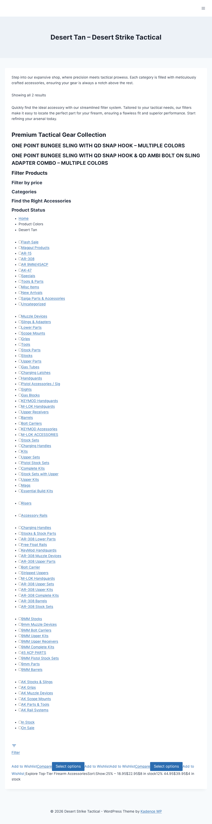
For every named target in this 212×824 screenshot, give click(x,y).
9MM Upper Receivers (39, 641)
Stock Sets (30, 440)
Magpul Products (35, 248)
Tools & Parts (32, 281)
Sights (26, 389)
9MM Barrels (31, 670)
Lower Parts (31, 327)
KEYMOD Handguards (39, 401)
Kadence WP (151, 811)
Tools (25, 344)
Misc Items (30, 287)
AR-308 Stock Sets (37, 607)
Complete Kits (33, 468)
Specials (28, 276)
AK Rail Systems (34, 710)
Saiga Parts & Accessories (43, 298)
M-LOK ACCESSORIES (39, 435)
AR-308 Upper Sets (37, 584)
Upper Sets (30, 457)
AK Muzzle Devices (37, 693)
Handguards (31, 378)
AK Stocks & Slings (37, 682)
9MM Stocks (31, 619)
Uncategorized (33, 304)
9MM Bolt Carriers (36, 630)
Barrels (27, 418)
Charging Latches (36, 373)
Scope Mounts (33, 333)
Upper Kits (30, 479)
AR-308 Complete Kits (40, 595)
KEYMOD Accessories (39, 429)
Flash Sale (30, 242)
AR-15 (26, 253)
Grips (25, 339)
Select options (68, 766)
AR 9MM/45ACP (34, 264)
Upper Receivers (35, 412)
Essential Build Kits (37, 491)
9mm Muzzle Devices (39, 624)
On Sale (27, 728)
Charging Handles (36, 446)
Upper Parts (31, 361)
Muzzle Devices (34, 316)
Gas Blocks (30, 395)
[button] (24, 766)
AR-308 (27, 259)
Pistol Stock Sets (35, 463)
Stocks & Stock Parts (38, 533)
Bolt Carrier (30, 567)
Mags (25, 485)
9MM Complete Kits (37, 647)
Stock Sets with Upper (39, 474)
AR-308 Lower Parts (38, 539)
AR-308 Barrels (34, 601)
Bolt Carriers (31, 423)
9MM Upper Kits (34, 636)
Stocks (27, 356)
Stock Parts (31, 350)
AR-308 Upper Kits (37, 590)
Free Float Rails (34, 545)
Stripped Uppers (34, 573)
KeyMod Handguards (39, 550)
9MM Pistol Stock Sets (40, 658)
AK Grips (28, 687)
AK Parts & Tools (35, 704)
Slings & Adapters (36, 322)
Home (24, 218)
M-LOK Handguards (38, 406)
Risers (26, 503)
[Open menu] (203, 8)
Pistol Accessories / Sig (40, 384)
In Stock (28, 722)
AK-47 (26, 270)
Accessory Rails (34, 515)
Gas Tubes (30, 367)
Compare (44, 766)
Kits (24, 451)
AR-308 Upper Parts (38, 561)
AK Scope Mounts (36, 699)
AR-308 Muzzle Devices (41, 556)
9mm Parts (30, 664)
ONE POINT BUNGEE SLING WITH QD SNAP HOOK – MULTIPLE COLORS (98, 146)
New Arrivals (31, 293)
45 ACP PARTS (33, 653)
